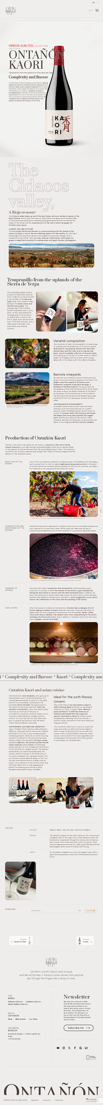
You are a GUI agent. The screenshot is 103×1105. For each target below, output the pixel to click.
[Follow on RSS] (86, 1048)
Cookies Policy (59, 1100)
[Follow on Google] (80, 1048)
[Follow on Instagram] (63, 1048)
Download (89, 911)
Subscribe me (76, 1027)
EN (98, 3)
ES (93, 3)
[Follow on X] (69, 1048)
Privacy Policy (47, 1100)
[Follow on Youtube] (58, 1048)
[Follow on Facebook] (75, 1048)
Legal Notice (35, 1100)
